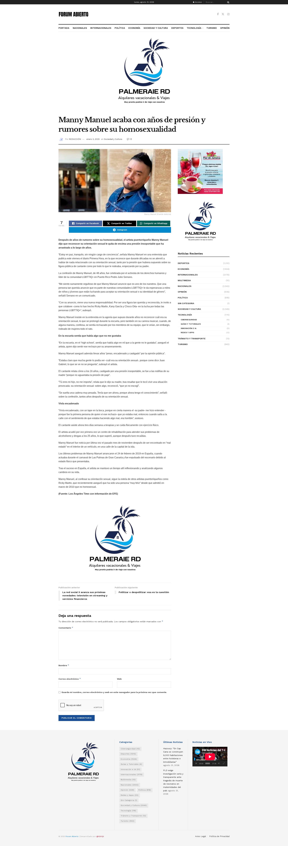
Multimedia (184, 280)
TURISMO (211, 28)
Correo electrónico (69, 678)
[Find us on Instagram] (228, 14)
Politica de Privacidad (219, 836)
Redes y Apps (187, 333)
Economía (183, 269)
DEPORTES (177, 28)
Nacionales (184, 286)
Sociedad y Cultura (113, 139)
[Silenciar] (218, 763)
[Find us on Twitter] (223, 14)
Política (183, 297)
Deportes (183, 263)
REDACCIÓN (75, 139)
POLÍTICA (120, 28)
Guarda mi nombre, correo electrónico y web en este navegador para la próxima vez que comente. (114, 692)
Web (119, 679)
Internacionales (188, 275)
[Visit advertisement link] (144, 75)
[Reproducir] (196, 763)
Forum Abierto (72, 836)
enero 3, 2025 (93, 139)
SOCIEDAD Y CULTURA (156, 28)
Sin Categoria (186, 303)
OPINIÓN (225, 28)
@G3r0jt (100, 836)
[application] (209, 756)
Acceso (198, 2)
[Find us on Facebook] (218, 14)
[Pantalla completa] (223, 763)
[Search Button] (228, 2)
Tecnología (185, 315)
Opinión (182, 292)
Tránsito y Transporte (192, 338)
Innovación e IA (188, 328)
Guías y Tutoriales (191, 324)
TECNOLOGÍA (194, 28)
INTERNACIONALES (100, 28)
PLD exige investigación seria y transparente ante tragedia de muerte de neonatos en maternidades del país (173, 780)
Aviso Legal (200, 836)
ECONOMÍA (134, 28)
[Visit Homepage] (73, 14)
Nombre (63, 665)
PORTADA (63, 28)
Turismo (183, 344)
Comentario (65, 627)
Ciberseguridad (189, 320)
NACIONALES (80, 28)
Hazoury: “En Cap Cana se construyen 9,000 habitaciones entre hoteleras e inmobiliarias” (173, 755)
